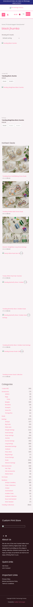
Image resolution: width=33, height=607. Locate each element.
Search (28, 14)
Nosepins (7, 407)
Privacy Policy (6, 579)
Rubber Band (9, 474)
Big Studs (8, 424)
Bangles (7, 402)
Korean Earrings (9, 441)
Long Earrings (9, 443)
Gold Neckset (9, 491)
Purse (8, 399)
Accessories (5, 391)
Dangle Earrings (9, 430)
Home (3, 24)
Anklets (7, 394)
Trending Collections (8, 505)
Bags (6, 397)
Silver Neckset (9, 502)
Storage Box (8, 413)
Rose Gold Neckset (10, 499)
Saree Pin (8, 410)
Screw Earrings (9, 457)
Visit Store (5, 566)
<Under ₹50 (5, 388)
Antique (7, 422)
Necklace (4, 480)
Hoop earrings (9, 435)
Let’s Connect (6, 568)
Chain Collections (10, 485)
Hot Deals (5, 477)
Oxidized (7, 449)
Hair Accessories (7, 466)
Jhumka (7, 438)
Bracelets (8, 405)
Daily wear (8, 427)
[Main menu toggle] (3, 14)
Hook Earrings (9, 433)
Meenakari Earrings (10, 446)
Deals (3, 416)
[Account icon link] (8, 14)
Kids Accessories (10, 471)
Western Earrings (10, 463)
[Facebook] (6, 536)
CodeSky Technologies (19, 602)
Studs (6, 460)
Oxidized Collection (11, 496)
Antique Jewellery (10, 482)
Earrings (4, 419)
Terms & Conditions (8, 583)
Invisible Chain (9, 493)
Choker (7, 488)
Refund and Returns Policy (10, 581)
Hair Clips (8, 468)
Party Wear (8, 452)
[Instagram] (3, 536)
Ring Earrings (9, 454)
